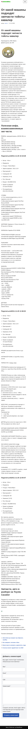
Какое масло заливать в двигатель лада (14, 645)
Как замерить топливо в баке (11, 642)
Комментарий (7, 686)
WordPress (19, 727)
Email (4, 673)
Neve (7, 727)
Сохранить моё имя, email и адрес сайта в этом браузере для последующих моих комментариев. (14, 709)
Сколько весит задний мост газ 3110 (13, 647)
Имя (4, 666)
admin (6, 23)
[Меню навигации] (25, 1)
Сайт (4, 679)
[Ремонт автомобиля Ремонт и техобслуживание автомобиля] (5, 1)
